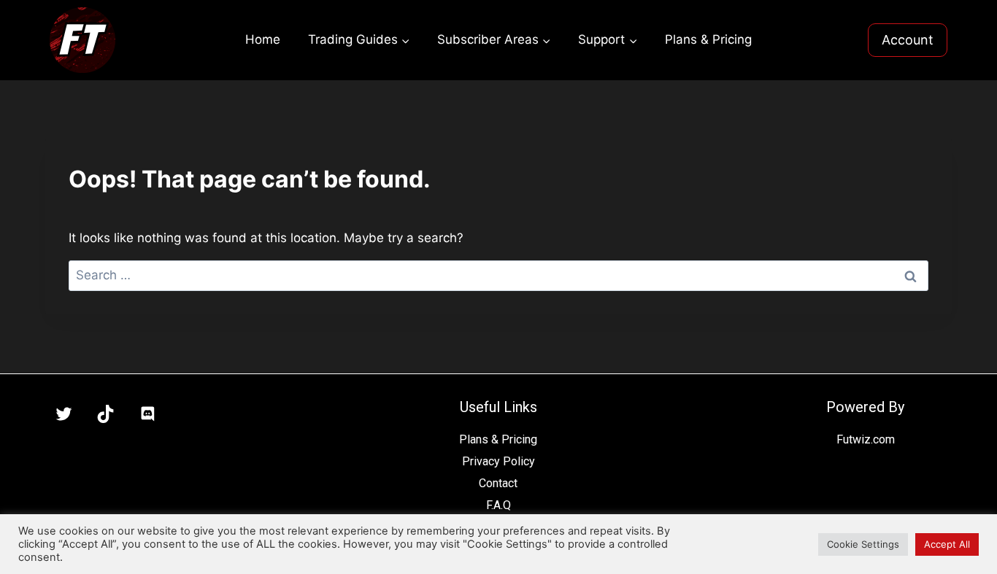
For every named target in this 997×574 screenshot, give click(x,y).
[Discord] (147, 414)
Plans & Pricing (708, 39)
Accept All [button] (947, 544)
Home (262, 39)
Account (908, 39)
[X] (63, 414)
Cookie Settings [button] (863, 544)
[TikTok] (106, 414)
